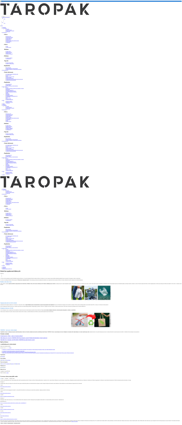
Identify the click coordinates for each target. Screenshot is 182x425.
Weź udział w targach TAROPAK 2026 (12, 74)
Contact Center (8, 51)
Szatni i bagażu (8, 246)
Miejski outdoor (8, 127)
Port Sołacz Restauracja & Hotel (11, 252)
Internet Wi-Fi (8, 258)
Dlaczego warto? (8, 36)
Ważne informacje (35, 349)
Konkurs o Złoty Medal (9, 62)
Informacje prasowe (9, 101)
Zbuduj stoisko (8, 116)
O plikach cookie (11, 378)
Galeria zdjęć (8, 31)
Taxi (6, 97)
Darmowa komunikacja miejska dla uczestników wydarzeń (15, 88)
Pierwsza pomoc (8, 98)
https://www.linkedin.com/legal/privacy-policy (7, 396)
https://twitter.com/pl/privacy (4, 415)
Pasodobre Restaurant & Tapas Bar (11, 91)
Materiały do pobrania (9, 102)
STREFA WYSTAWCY (6, 17)
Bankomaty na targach (9, 95)
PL (2, 18)
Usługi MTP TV (8, 58)
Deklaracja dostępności (9, 99)
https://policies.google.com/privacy (5, 386)
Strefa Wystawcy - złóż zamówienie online (12, 40)
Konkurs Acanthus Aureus (10, 63)
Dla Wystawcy (4, 32)
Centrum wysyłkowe (9, 219)
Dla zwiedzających (9, 84)
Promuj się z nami (8, 39)
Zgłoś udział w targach (9, 37)
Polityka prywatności (74, 421)
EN (4, 23)
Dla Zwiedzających (5, 70)
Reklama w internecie (9, 215)
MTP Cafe (7, 93)
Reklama (18, 349)
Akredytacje (8, 264)
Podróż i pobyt (4, 86)
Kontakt (3, 103)
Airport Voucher (59, 352)
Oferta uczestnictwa (9, 38)
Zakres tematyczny (9, 107)
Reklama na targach (9, 52)
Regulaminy (25, 349)
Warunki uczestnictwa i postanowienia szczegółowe (14, 69)
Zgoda (3, 378)
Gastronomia (8, 42)
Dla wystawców (8, 67)
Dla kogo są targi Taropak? (10, 30)
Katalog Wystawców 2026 (10, 76)
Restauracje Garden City (9, 90)
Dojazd (7, 87)
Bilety (7, 146)
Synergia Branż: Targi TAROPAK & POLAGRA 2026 (14, 79)
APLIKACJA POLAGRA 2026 (11, 80)
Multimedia (50, 349)
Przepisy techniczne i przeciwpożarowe (12, 68)
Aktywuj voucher (8, 77)
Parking (16, 352)
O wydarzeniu (4, 28)
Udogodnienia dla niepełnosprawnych (11, 96)
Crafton (7, 372)
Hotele (7, 46)
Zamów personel (8, 47)
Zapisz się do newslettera (10, 78)
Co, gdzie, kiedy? (8, 236)
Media (3, 100)
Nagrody (21, 349)
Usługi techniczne (8, 41)
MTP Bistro (8, 94)
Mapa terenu (8, 89)
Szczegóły (6, 378)
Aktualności (4, 27)
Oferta (16, 349)
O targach (7, 106)
